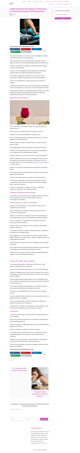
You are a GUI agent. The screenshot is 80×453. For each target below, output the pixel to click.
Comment (44, 419)
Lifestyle (51, 4)
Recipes (66, 1)
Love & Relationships (62, 4)
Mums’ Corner (58, 1)
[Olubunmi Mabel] (11, 3)
